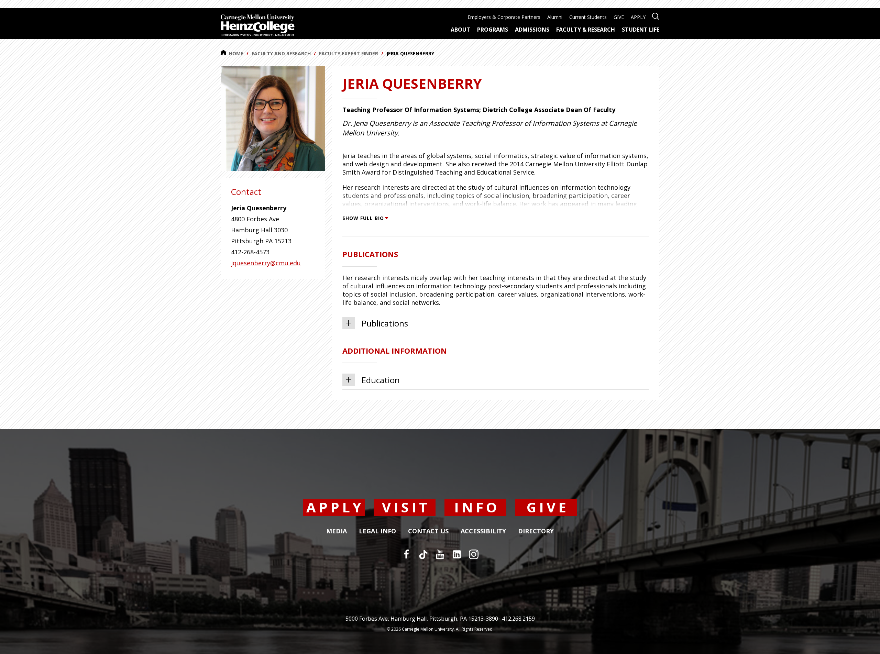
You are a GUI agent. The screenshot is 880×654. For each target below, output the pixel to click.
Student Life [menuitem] (640, 29)
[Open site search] (655, 15)
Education (381, 380)
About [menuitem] (460, 29)
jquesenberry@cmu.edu (266, 263)
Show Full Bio (363, 218)
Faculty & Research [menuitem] (585, 29)
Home (236, 53)
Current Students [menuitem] (588, 17)
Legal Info (377, 531)
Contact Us (428, 531)
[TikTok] (423, 554)
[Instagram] (473, 554)
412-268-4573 (250, 252)
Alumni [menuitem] (554, 17)
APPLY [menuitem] (638, 17)
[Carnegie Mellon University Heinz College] (258, 26)
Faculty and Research (281, 53)
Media (336, 531)
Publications (385, 323)
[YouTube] (440, 554)
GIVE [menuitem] (619, 17)
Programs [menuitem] (492, 29)
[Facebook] (406, 554)
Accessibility (483, 531)
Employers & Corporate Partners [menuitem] (504, 17)
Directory (536, 531)
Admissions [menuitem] (532, 29)
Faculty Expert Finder (348, 53)
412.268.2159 (518, 618)
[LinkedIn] (457, 554)
